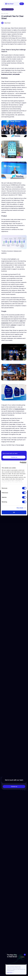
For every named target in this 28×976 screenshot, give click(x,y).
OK (14, 512)
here (22, 445)
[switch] (24, 493)
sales (21, 321)
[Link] (9, 4)
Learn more (9, 972)
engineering (4, 323)
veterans (13, 325)
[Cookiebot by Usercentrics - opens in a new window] (20, 463)
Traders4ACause (19, 409)
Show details (20, 507)
